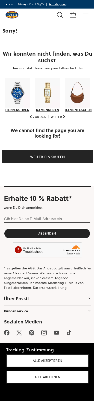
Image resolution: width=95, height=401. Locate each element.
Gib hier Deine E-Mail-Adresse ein (33, 218)
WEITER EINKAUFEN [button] (45, 156)
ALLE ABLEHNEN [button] (46, 377)
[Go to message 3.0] (11, 4)
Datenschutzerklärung (50, 287)
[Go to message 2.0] (8, 4)
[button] (36, 117)
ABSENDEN (46, 233)
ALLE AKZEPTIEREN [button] (46, 360)
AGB (31, 268)
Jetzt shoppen (57, 4)
